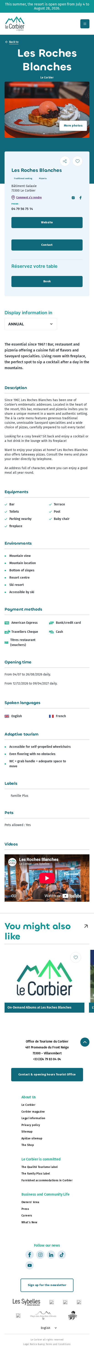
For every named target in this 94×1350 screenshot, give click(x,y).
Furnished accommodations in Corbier (47, 1180)
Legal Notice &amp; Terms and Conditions (47, 1344)
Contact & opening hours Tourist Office (47, 1074)
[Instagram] (73, 198)
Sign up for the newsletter (47, 1285)
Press (25, 1209)
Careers (26, 1215)
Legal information (33, 1118)
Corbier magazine (33, 1111)
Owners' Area (30, 1202)
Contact (47, 244)
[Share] (65, 161)
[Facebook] (80, 198)
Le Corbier (28, 1104)
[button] (86, 926)
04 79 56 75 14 (22, 209)
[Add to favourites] (77, 161)
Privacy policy (30, 1125)
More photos (73, 125)
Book (47, 281)
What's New (29, 1222)
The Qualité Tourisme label (39, 1167)
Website (47, 222)
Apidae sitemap (31, 1138)
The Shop (27, 1145)
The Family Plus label (35, 1173)
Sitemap (27, 1131)
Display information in (28, 312)
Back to (13, 42)
